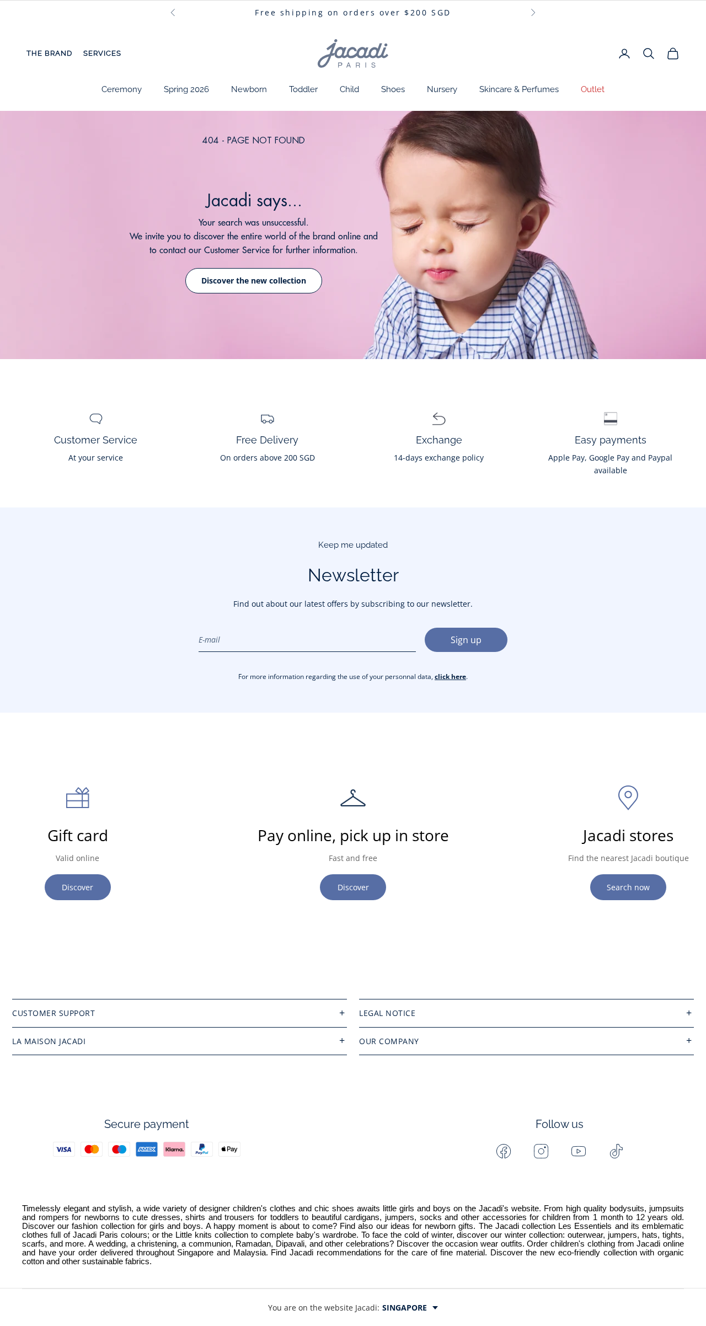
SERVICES (102, 53)
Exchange (439, 440)
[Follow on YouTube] (579, 1151)
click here (450, 676)
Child (349, 89)
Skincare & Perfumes (519, 89)
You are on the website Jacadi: (347, 1307)
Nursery (442, 89)
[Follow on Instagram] (541, 1151)
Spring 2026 (186, 89)
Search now (628, 887)
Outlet (593, 89)
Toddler (303, 89)
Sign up (466, 640)
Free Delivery (267, 440)
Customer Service (95, 440)
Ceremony (121, 89)
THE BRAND (49, 53)
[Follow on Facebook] (504, 1151)
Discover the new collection (253, 280)
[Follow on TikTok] (616, 1151)
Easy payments (610, 440)
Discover (77, 887)
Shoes (393, 89)
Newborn (249, 89)
